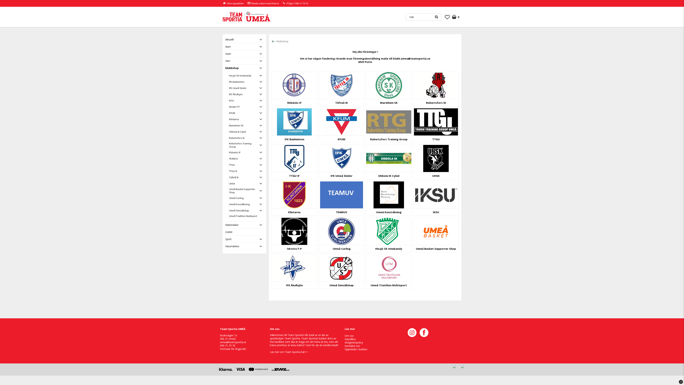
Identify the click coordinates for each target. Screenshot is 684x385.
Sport (228, 239)
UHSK (232, 183)
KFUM (232, 113)
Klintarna (234, 119)
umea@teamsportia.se (233, 342)
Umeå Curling (236, 198)
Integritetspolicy (354, 342)
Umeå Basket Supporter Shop (242, 191)
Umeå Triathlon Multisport (243, 216)
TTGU (232, 164)
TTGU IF (233, 171)
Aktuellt (229, 39)
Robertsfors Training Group (240, 145)
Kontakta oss (352, 346)
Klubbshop (232, 68)
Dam (228, 53)
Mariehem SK (236, 125)
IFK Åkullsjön (236, 94)
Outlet (228, 232)
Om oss (349, 335)
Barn (228, 46)
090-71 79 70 (301, 3)
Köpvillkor (350, 339)
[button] (447, 17)
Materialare (232, 225)
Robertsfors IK (237, 138)
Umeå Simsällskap (239, 210)
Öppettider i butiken (356, 349)
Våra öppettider (235, 3)
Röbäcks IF (234, 152)
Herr (227, 61)
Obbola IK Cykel (237, 131)
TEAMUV (233, 158)
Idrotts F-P (234, 106)
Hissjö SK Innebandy (240, 75)
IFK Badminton (236, 81)
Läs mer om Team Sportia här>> (289, 352)
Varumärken (232, 246)
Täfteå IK (234, 177)
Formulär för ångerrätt (233, 349)
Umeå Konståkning (239, 204)
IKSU (231, 100)
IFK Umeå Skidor (238, 88)
